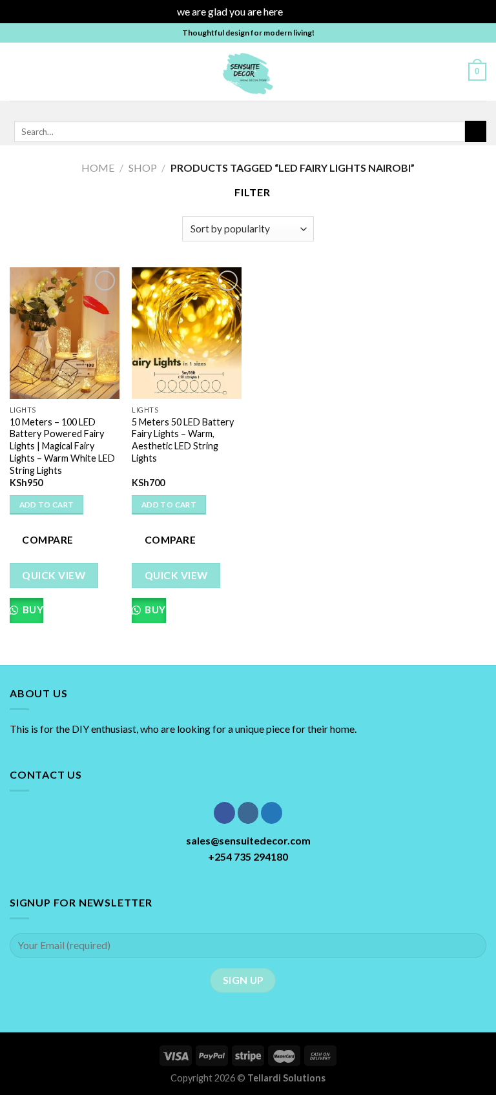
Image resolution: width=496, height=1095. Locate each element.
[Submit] (475, 132)
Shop (143, 167)
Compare (47, 540)
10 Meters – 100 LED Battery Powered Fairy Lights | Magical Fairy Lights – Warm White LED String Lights (62, 446)
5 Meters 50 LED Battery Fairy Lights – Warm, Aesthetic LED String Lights (183, 440)
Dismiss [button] (302, 11)
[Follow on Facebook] (220, 109)
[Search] (454, 71)
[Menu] (17, 71)
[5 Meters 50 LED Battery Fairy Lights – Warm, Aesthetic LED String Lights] (187, 333)
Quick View (53, 575)
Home (97, 167)
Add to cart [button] (46, 504)
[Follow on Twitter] (254, 109)
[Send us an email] (270, 109)
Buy (31, 609)
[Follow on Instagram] (237, 109)
